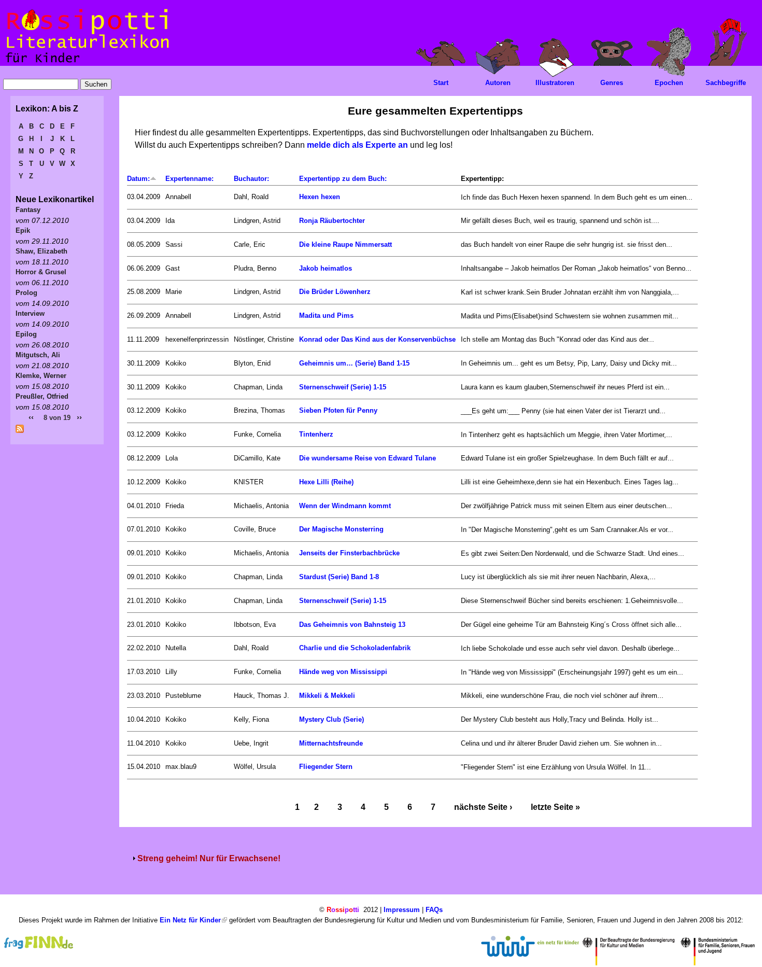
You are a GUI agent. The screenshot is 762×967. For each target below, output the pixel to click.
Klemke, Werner (41, 376)
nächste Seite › (483, 807)
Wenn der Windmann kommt (345, 506)
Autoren (498, 83)
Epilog (26, 334)
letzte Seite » (555, 807)
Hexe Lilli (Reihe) (326, 482)
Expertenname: (189, 179)
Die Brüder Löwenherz (335, 292)
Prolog (26, 293)
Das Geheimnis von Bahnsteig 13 (352, 624)
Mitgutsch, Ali (38, 355)
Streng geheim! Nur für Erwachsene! (208, 858)
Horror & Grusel (41, 272)
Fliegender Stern (325, 766)
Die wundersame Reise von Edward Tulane (367, 458)
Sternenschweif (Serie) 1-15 (342, 387)
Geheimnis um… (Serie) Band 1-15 (354, 363)
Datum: (138, 179)
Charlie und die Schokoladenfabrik (355, 648)
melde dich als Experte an (357, 145)
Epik (23, 230)
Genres (611, 83)
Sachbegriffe (725, 83)
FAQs (434, 910)
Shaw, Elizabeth (41, 251)
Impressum (402, 910)
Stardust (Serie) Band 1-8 (339, 577)
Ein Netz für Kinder (190, 920)
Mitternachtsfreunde (331, 743)
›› (79, 417)
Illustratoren (554, 83)
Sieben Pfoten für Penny (338, 410)
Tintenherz (316, 434)
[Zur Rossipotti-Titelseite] (86, 63)
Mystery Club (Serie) (331, 719)
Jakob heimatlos (325, 268)
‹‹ (31, 417)
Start (440, 83)
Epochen (669, 83)
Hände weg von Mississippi (343, 672)
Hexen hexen (319, 197)
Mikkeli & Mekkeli (327, 695)
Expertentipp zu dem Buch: (343, 179)
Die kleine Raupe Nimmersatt (345, 244)
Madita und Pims (326, 315)
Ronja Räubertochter (332, 221)
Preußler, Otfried (42, 396)
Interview (30, 313)
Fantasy (28, 210)
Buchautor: (251, 179)
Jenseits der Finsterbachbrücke (349, 553)
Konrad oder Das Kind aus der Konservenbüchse (377, 339)
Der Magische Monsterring (341, 529)
